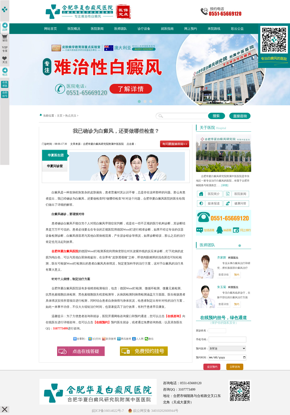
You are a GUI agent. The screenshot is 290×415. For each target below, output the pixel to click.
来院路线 (214, 28)
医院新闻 (97, 28)
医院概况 (74, 28)
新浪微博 (111, 338)
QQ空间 (96, 338)
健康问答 (240, 203)
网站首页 (50, 28)
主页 (59, 115)
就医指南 (167, 28)
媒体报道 (214, 203)
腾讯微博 (126, 338)
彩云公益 (237, 28)
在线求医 (4, 84)
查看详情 (223, 274)
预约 (236, 274)
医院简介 (214, 194)
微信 (150, 338)
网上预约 (190, 28)
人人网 (140, 338)
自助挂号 (4, 94)
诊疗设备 (144, 28)
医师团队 (120, 28)
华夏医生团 (56, 155)
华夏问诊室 (55, 166)
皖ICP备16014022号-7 (108, 410)
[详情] (224, 185)
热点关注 (70, 115)
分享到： (82, 338)
